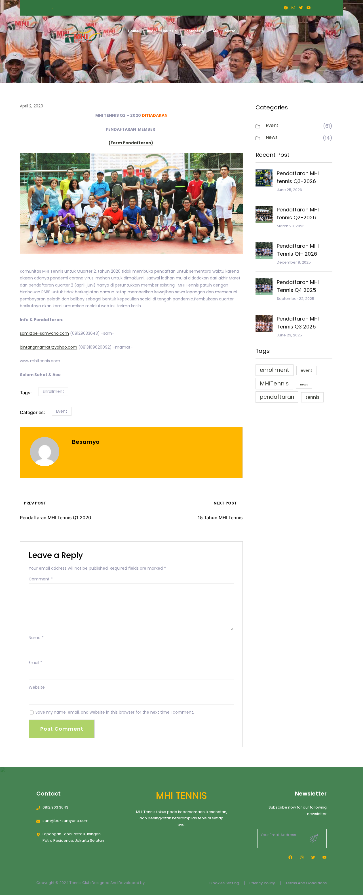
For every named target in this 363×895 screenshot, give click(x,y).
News (272, 137)
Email (35, 662)
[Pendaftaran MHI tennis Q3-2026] (264, 179)
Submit (314, 838)
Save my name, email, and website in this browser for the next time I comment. (114, 712)
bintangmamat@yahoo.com (48, 347)
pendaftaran (277, 397)
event (306, 370)
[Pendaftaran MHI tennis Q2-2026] (264, 215)
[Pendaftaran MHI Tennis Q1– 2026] (264, 251)
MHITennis (274, 383)
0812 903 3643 (55, 807)
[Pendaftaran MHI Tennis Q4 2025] (264, 288)
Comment (41, 579)
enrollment (53, 391)
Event (61, 411)
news (304, 384)
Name (36, 638)
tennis (312, 397)
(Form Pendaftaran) (131, 143)
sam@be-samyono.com (44, 333)
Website (37, 687)
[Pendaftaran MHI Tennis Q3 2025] (264, 324)
